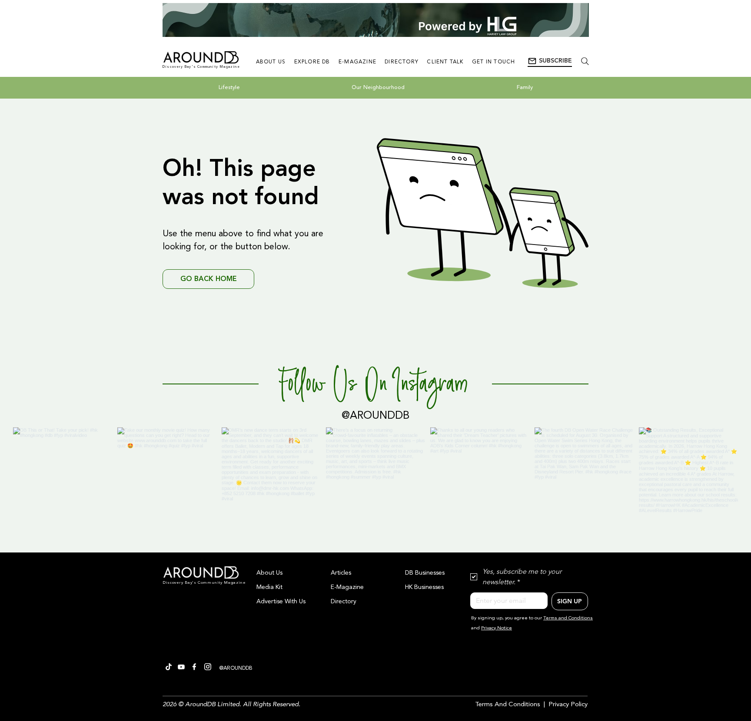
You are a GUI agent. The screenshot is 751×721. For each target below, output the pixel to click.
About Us (269, 573)
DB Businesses (425, 573)
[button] (550, 61)
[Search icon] (584, 61)
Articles (341, 573)
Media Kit (269, 587)
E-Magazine (347, 587)
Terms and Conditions (568, 618)
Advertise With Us (281, 602)
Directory (343, 602)
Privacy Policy (568, 704)
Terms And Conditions (507, 704)
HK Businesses (424, 587)
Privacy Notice (496, 628)
